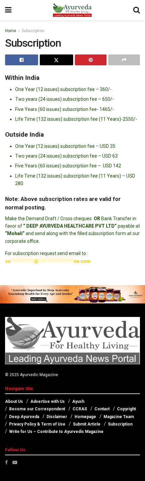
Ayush (78, 401)
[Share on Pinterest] (91, 59)
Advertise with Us (47, 401)
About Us (14, 401)
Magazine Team (119, 416)
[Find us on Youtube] (14, 462)
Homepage (85, 416)
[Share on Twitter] (56, 59)
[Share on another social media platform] (124, 59)
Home (10, 30)
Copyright (126, 409)
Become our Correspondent (37, 409)
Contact (102, 409)
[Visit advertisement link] (72, 294)
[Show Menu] (8, 10)
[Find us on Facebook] (6, 462)
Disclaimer (57, 416)
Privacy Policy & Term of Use (37, 424)
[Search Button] (136, 10)
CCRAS (79, 409)
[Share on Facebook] (21, 59)
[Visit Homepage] (72, 10)
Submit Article (86, 424)
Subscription (33, 30)
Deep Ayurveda (24, 416)
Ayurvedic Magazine (39, 374)
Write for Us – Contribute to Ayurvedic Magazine (56, 431)
